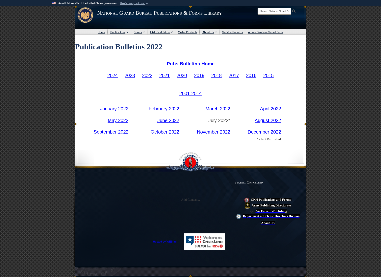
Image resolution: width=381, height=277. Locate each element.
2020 (182, 75)
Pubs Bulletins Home (191, 63)
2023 (130, 75)
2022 (147, 75)
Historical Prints (160, 32)
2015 (268, 75)
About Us (208, 32)
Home (101, 32)
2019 (199, 75)
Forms (138, 32)
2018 (216, 75)
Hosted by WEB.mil (165, 241)
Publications (117, 32)
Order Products (187, 32)
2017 (234, 75)
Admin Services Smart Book (265, 32)
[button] (134, 3)
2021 (164, 75)
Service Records (232, 32)
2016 (251, 75)
